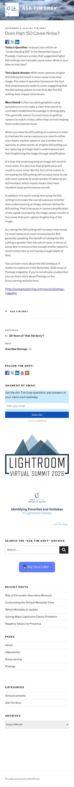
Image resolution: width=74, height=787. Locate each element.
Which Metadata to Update (21, 609)
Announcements (15, 695)
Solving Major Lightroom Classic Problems (31, 616)
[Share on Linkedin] (17, 42)
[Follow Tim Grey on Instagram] (27, 373)
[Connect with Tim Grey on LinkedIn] (17, 373)
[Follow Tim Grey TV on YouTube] (22, 373)
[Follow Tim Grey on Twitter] (12, 373)
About (9, 645)
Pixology (10, 666)
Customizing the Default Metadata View (29, 602)
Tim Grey (40, 28)
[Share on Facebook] (7, 42)
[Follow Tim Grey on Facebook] (7, 373)
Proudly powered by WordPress (22, 778)
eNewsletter (12, 652)
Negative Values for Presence (23, 623)
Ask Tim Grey (39, 8)
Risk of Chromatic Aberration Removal (28, 595)
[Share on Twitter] (12, 42)
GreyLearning (13, 659)
